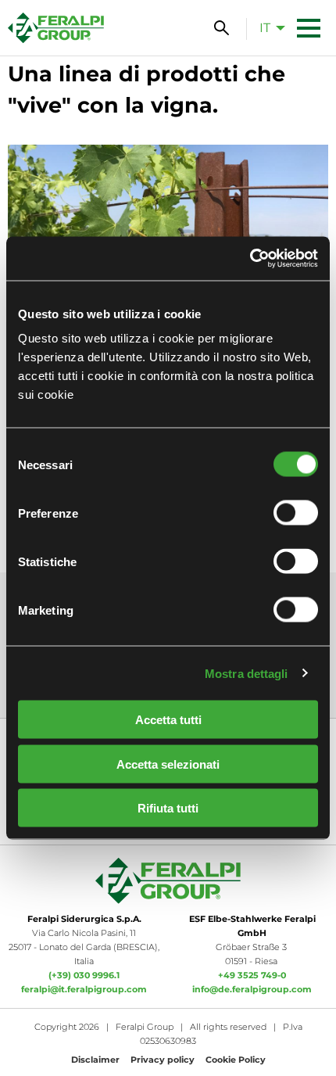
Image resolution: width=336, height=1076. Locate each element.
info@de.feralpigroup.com (252, 989)
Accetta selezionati (168, 763)
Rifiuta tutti (168, 808)
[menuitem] (268, 27)
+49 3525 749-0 (252, 975)
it (264, 27)
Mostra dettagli (246, 673)
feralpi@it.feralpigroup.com (84, 989)
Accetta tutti (168, 719)
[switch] (295, 512)
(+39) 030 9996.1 (84, 975)
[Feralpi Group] (56, 28)
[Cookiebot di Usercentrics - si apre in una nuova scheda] (249, 259)
